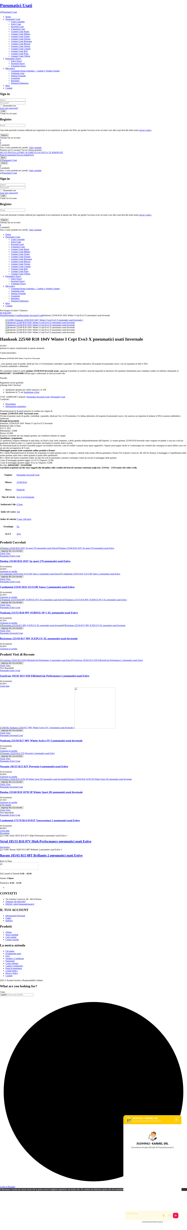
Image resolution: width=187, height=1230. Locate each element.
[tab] (96, 404)
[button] (93, 142)
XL (18, 526)
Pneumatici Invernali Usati (31, 315)
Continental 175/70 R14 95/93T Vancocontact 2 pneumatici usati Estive (40, 820)
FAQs (31, 155)
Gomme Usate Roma (20, 31)
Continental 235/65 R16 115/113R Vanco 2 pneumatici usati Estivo (37, 587)
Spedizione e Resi (31, 392)
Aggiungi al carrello (8, 571)
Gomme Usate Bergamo (21, 41)
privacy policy (145, 130)
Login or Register (7, 1187)
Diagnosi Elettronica (20, 83)
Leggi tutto (4, 686)
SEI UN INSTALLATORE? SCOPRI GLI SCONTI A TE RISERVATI (31, 152)
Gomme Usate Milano (20, 34)
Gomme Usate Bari (19, 51)
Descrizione (10, 404)
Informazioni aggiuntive (15, 406)
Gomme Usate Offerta (20, 56)
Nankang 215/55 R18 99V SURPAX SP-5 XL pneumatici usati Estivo (39, 612)
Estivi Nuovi (16, 61)
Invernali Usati (17, 26)
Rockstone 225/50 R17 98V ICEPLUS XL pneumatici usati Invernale (38, 638)
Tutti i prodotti (35, 147)
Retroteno (15, 81)
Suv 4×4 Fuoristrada (25, 497)
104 (18, 512)
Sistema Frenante (18, 76)
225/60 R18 (22, 482)
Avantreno (15, 78)
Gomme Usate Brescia (20, 44)
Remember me (9, 106)
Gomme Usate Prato (19, 53)
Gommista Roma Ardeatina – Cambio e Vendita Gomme (35, 71)
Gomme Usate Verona (20, 46)
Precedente (4, 833)
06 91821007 (5, 313)
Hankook (21, 490)
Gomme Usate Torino (20, 36)
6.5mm (20, 504)
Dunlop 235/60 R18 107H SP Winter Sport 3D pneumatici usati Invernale (41, 792)
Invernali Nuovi (18, 63)
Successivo (5, 847)
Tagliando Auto (17, 73)
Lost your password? (9, 108)
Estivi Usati (16, 24)
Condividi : (5, 399)
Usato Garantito (18, 22)
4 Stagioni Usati (18, 29)
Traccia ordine (22, 155)
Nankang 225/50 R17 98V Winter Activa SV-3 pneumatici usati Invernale (41, 740)
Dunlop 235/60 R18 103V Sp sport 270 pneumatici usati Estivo (35, 561)
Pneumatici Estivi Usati (10, 556)
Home (2, 315)
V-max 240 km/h (24, 519)
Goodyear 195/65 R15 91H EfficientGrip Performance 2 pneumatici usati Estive (44, 675)
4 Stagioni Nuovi (18, 66)
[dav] (40, 322)
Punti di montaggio (8, 155)
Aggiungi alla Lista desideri (11, 551)
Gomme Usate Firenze (20, 39)
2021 (19, 534)
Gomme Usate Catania (21, 49)
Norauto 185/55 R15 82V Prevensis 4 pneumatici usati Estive (34, 766)
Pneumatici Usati (16, 5)
